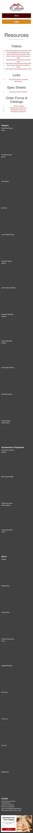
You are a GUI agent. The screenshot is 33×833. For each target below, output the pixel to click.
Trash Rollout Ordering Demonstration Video (18, 63)
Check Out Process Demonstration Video (18, 54)
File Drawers (5, 181)
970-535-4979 (10, 807)
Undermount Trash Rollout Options (7, 504)
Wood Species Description (18, 111)
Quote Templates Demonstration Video (18, 52)
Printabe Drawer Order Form (18, 108)
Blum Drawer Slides (7, 477)
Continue (8, 829)
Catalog (3, 559)
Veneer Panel (5, 612)
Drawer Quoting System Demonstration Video (18, 50)
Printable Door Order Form (18, 110)
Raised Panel (5, 586)
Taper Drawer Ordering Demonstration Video (18, 69)
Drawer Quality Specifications (5, 422)
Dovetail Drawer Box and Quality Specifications (18, 80)
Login (16, 21)
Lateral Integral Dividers (8, 288)
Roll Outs (4, 208)
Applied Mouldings (6, 665)
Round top (4, 692)
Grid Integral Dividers (7, 367)
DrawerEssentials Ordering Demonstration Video (18, 60)
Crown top (4, 719)
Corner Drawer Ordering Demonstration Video (18, 66)
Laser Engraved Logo (7, 234)
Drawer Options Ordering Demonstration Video (18, 57)
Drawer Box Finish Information (18, 92)
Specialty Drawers (6, 394)
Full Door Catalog (18, 106)
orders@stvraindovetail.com (13, 808)
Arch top (3, 745)
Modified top (5, 772)
